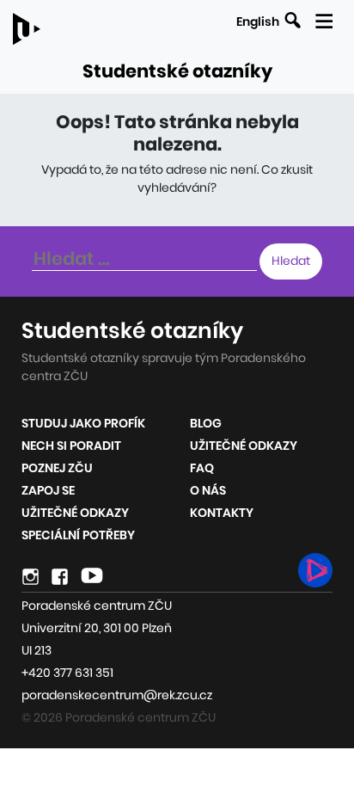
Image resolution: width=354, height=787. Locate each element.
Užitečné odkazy (75, 512)
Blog (206, 423)
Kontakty (221, 512)
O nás (208, 490)
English (257, 21)
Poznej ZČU (57, 468)
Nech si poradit (71, 445)
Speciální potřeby (78, 535)
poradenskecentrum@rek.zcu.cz (116, 695)
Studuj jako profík (83, 423)
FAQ (202, 468)
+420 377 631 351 (67, 672)
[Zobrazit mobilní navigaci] (323, 18)
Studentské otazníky (177, 70)
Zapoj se (48, 490)
